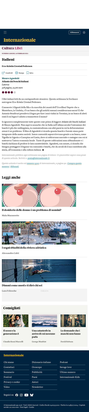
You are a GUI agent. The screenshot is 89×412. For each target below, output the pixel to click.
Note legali (24, 407)
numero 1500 (33, 163)
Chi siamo (9, 362)
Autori (35, 382)
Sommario (9, 372)
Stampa (21, 73)
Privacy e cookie (12, 382)
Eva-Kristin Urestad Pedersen (17, 66)
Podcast (64, 362)
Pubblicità (37, 372)
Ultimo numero (67, 372)
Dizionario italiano (41, 362)
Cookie (31, 407)
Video (7, 387)
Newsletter (37, 387)
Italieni (8, 59)
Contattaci (9, 367)
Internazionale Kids (70, 377)
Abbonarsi (74, 32)
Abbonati (14, 167)
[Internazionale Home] (14, 355)
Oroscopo (37, 367)
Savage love (66, 367)
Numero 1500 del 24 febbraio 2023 (15, 53)
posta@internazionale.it (38, 158)
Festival (8, 377)
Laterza (5, 85)
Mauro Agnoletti (10, 78)
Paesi (34, 377)
